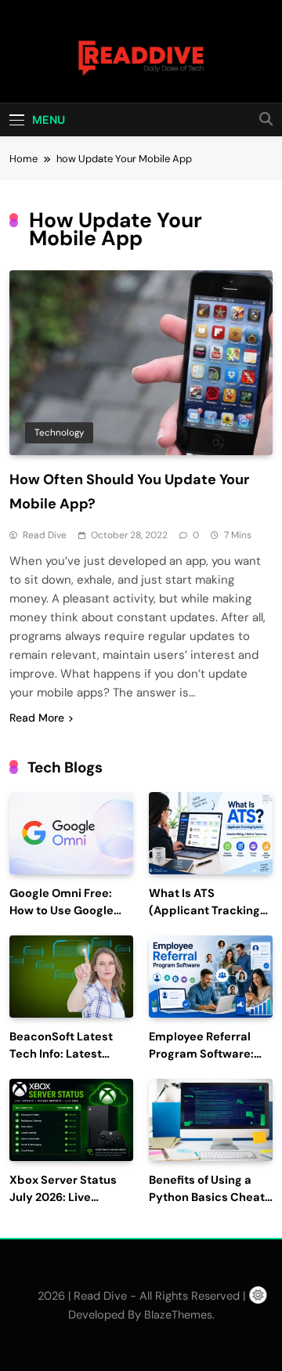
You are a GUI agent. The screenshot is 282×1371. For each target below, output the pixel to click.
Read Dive (45, 535)
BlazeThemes (178, 1315)
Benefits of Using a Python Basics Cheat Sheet (207, 1197)
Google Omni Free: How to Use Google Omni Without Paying (68, 910)
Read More (36, 718)
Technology (59, 432)
